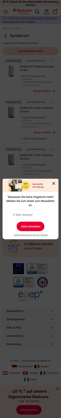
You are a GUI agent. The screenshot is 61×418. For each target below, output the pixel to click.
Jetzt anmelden (30, 226)
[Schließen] (53, 183)
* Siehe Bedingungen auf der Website (30, 235)
